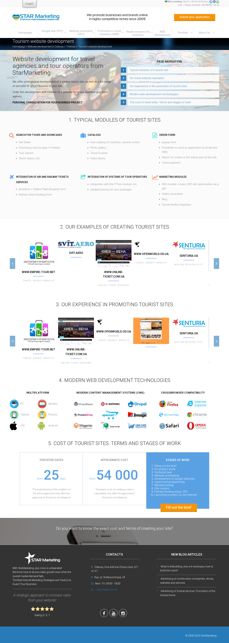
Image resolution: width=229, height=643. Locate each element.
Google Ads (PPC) (54, 31)
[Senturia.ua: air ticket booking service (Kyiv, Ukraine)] (189, 245)
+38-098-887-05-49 (210, 5)
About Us (206, 32)
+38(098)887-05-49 (106, 589)
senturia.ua (189, 255)
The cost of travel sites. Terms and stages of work (160, 102)
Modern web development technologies (154, 94)
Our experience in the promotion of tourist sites (158, 86)
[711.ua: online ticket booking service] (151, 331)
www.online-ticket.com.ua (114, 274)
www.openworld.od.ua (151, 254)
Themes (70, 46)
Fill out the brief (178, 507)
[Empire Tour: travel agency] (38, 253)
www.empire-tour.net (38, 272)
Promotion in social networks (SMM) (110, 32)
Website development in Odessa (46, 46)
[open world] (151, 244)
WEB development (162, 33)
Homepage (25, 32)
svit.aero (76, 253)
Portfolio (185, 32)
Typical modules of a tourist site (149, 70)
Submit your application (195, 17)
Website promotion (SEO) (81, 32)
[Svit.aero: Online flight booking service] (76, 244)
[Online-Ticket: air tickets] (113, 253)
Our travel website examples (147, 78)
